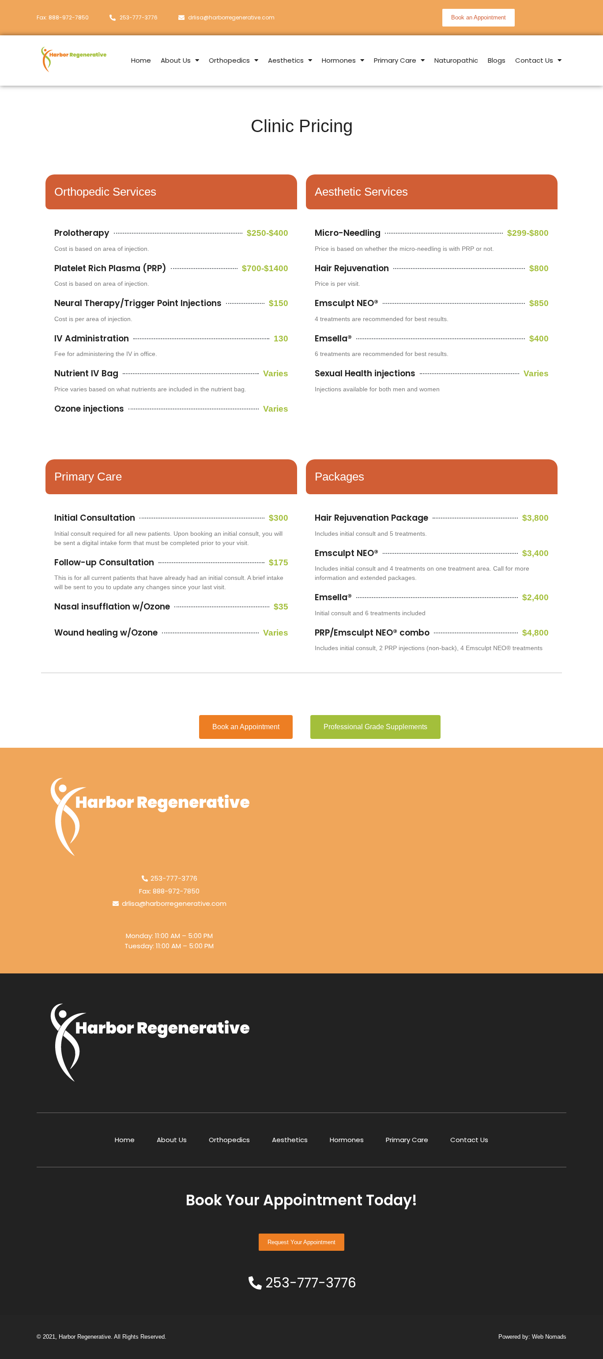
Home (141, 60)
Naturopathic (456, 60)
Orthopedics (229, 60)
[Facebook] (525, 18)
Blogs (496, 60)
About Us (176, 60)
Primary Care (395, 60)
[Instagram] (541, 18)
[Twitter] (557, 18)
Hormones (339, 60)
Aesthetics (286, 60)
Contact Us (534, 60)
